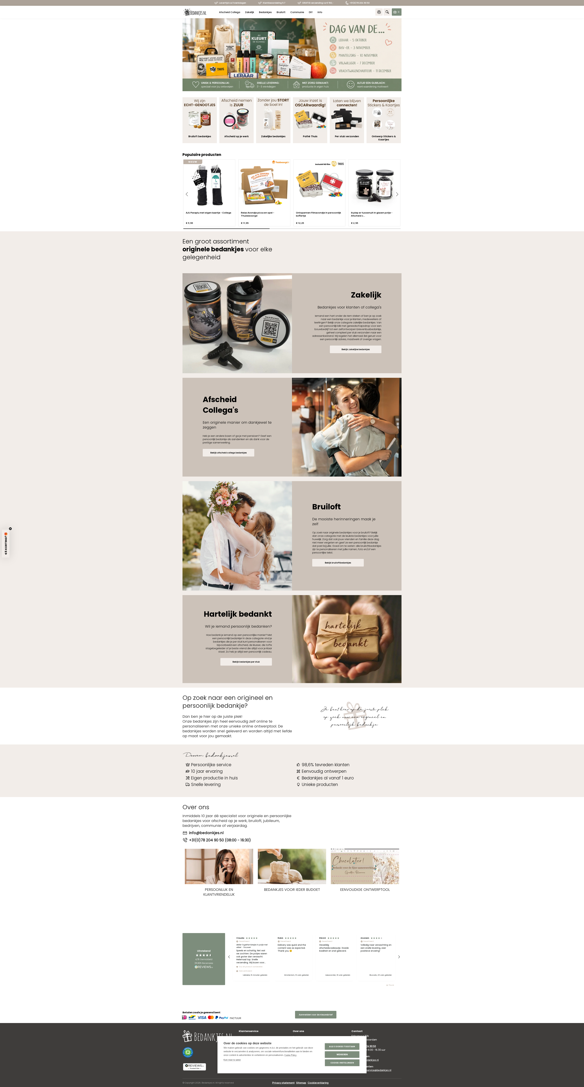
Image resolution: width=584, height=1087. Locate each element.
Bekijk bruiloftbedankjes (338, 562)
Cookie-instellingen (342, 1062)
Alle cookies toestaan (342, 1046)
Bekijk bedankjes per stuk (246, 661)
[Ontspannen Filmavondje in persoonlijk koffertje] (319, 185)
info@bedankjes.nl (206, 832)
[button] (187, 194)
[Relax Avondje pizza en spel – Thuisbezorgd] (264, 185)
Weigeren (342, 1054)
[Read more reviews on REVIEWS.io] (204, 967)
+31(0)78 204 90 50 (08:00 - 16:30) (220, 840)
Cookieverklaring (318, 1082)
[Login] (379, 12)
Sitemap (301, 1082)
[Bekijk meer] (291, 54)
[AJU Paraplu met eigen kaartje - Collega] (209, 185)
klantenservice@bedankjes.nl (374, 1070)
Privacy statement (283, 1082)
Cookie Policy (290, 1055)
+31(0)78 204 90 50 (360, 2)
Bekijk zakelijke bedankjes (356, 349)
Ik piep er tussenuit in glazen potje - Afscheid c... (371, 214)
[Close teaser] (10, 528)
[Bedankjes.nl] (194, 12)
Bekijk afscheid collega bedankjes (228, 452)
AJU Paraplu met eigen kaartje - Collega (208, 212)
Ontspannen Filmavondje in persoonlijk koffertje (318, 214)
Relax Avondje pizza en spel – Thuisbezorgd (257, 214)
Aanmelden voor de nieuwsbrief (316, 1014)
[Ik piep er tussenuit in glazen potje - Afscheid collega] (374, 185)
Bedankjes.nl (208, 1082)
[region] (314, 957)
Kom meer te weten (232, 1060)
